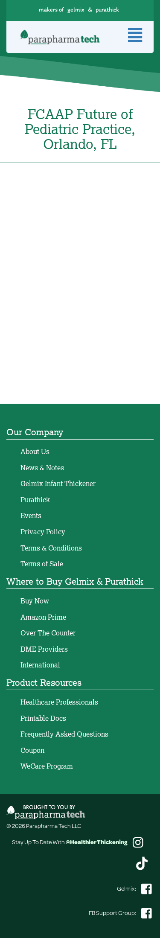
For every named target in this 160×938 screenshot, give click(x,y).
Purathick (35, 499)
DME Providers (44, 649)
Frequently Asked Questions (64, 734)
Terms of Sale (41, 563)
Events (30, 515)
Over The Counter (48, 633)
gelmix (75, 10)
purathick (107, 10)
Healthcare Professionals (59, 702)
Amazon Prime (43, 617)
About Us (34, 451)
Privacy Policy (42, 531)
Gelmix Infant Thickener (58, 483)
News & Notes (42, 467)
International (40, 665)
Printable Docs (43, 718)
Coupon (32, 750)
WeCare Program (46, 766)
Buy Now (34, 601)
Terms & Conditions (51, 548)
